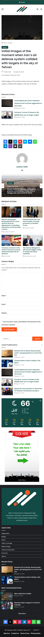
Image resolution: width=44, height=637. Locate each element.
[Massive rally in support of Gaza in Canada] (7, 605)
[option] (22, 186)
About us (7, 633)
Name (4, 295)
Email (4, 304)
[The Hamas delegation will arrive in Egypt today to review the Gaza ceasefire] (32, 240)
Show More (22, 613)
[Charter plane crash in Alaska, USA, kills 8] (7, 363)
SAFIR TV (36, 630)
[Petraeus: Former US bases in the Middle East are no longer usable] (7, 115)
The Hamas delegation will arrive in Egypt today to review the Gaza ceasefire (32, 251)
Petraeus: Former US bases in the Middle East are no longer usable (26, 380)
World (3, 540)
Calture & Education (8, 550)
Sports (4, 556)
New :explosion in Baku (22, 594)
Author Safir (7, 72)
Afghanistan (5, 533)
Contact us (15, 633)
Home (5, 43)
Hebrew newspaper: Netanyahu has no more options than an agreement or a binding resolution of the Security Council (11, 224)
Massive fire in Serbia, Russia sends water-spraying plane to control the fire (28, 353)
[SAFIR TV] (21, 9)
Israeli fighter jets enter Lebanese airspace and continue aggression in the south (28, 103)
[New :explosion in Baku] (7, 596)
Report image (6, 546)
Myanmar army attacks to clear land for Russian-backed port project (28, 390)
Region (10, 43)
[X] (10, 142)
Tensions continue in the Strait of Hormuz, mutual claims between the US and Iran (11, 251)
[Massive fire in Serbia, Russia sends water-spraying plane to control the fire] (7, 353)
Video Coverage (7, 543)
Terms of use (24, 633)
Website (4, 313)
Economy (5, 553)
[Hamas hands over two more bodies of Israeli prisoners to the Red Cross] (32, 211)
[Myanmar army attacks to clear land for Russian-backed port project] (7, 391)
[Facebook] (5, 142)
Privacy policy (35, 633)
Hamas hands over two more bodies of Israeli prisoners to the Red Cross (31, 222)
